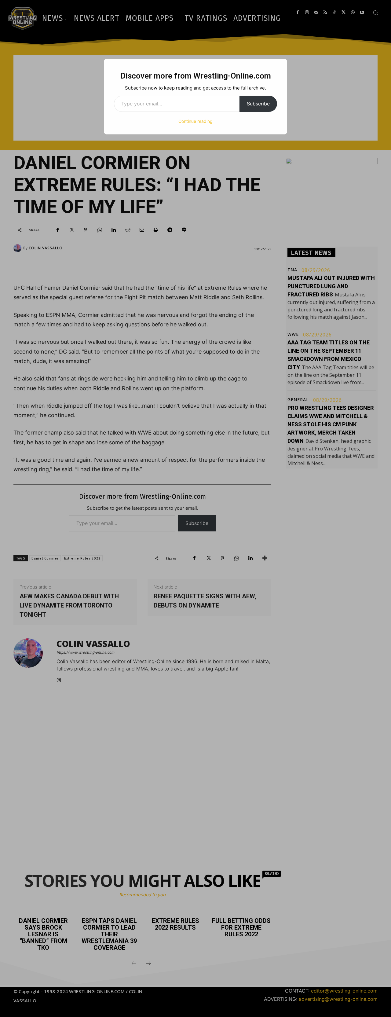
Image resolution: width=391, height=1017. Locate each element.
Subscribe (258, 104)
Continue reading (195, 121)
